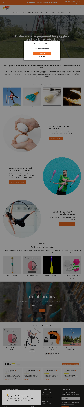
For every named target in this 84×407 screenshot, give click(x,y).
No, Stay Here (42, 56)
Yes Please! (42, 53)
